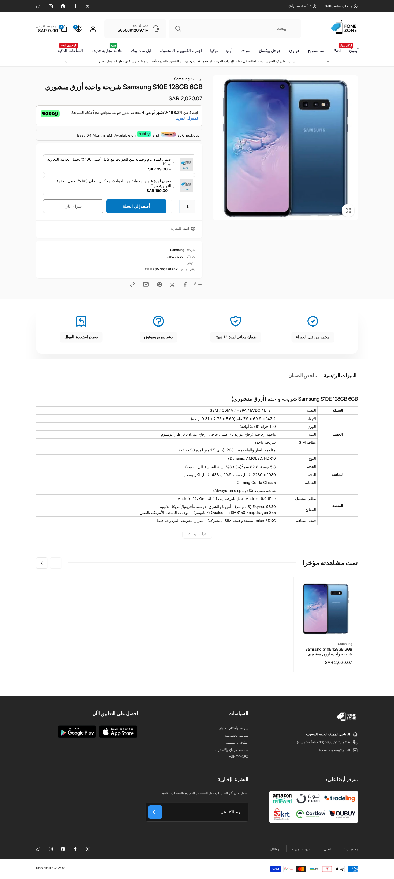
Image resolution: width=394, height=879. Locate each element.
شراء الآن (73, 206)
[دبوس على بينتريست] (159, 284)
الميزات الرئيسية (340, 375)
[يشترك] (155, 812)
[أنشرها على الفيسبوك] (185, 284)
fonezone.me (44, 867)
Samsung (188, 79)
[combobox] (235, 28)
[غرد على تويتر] (172, 284)
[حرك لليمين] (66, 61)
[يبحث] (178, 28)
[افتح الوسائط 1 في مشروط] (285, 147)
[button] (51, 29)
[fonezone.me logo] (346, 721)
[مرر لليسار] (328, 61)
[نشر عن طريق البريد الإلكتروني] (146, 284)
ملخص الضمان (302, 375)
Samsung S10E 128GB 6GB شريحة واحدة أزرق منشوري (328, 651)
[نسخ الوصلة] (132, 284)
